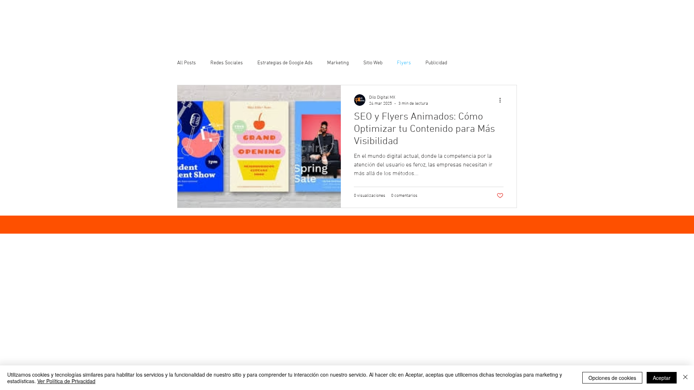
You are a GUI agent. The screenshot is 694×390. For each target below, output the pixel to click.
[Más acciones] (502, 100)
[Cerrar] (685, 377)
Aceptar (662, 377)
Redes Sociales (226, 63)
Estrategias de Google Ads (285, 63)
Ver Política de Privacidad (66, 381)
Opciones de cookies (612, 377)
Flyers (404, 63)
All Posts (186, 63)
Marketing (338, 63)
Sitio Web (372, 63)
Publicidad (436, 63)
